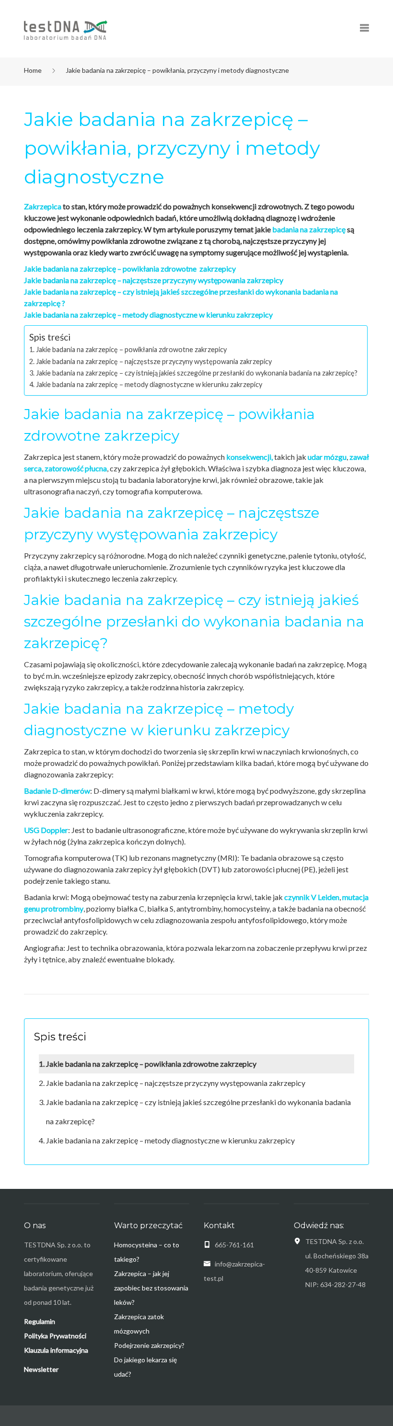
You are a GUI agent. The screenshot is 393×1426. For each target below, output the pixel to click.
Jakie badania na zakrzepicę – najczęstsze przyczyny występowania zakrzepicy (153, 280)
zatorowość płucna (76, 468)
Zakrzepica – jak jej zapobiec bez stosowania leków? (151, 1287)
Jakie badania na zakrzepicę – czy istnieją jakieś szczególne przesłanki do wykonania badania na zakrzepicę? (197, 373)
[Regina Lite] (65, 29)
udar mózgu (327, 456)
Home (33, 70)
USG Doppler (46, 829)
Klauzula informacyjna (56, 1350)
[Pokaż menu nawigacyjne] (364, 28)
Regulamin (39, 1321)
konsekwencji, (249, 456)
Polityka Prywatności (55, 1336)
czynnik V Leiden (311, 896)
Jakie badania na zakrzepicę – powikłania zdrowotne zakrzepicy (130, 268)
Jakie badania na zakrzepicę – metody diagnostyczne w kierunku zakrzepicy (148, 314)
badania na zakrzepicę (309, 229)
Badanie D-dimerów (57, 790)
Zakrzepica (42, 206)
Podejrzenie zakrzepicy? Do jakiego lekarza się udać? (149, 1359)
